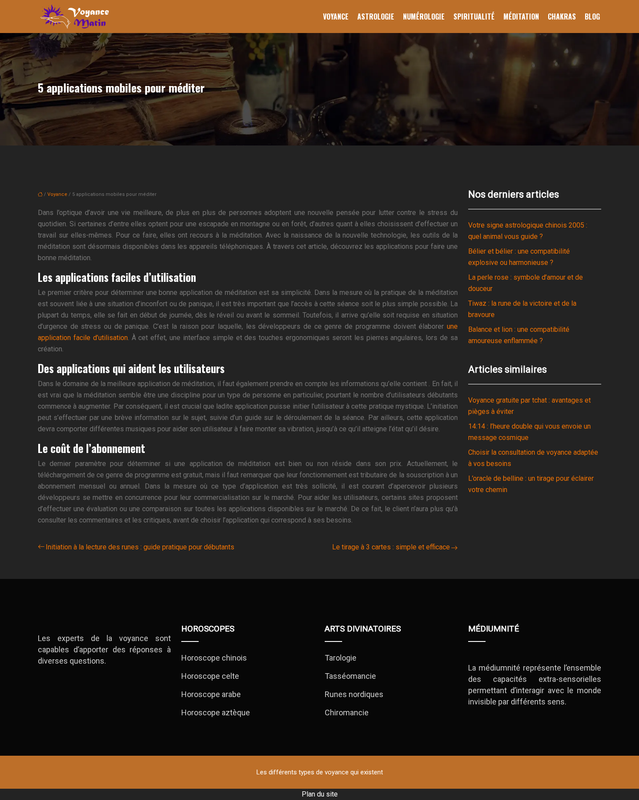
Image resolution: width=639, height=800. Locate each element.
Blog (592, 16)
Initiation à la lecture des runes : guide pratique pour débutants (140, 547)
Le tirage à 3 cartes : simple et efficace (391, 547)
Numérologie (424, 16)
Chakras (562, 16)
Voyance (336, 16)
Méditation (521, 16)
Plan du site (320, 794)
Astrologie (375, 16)
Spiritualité (474, 16)
